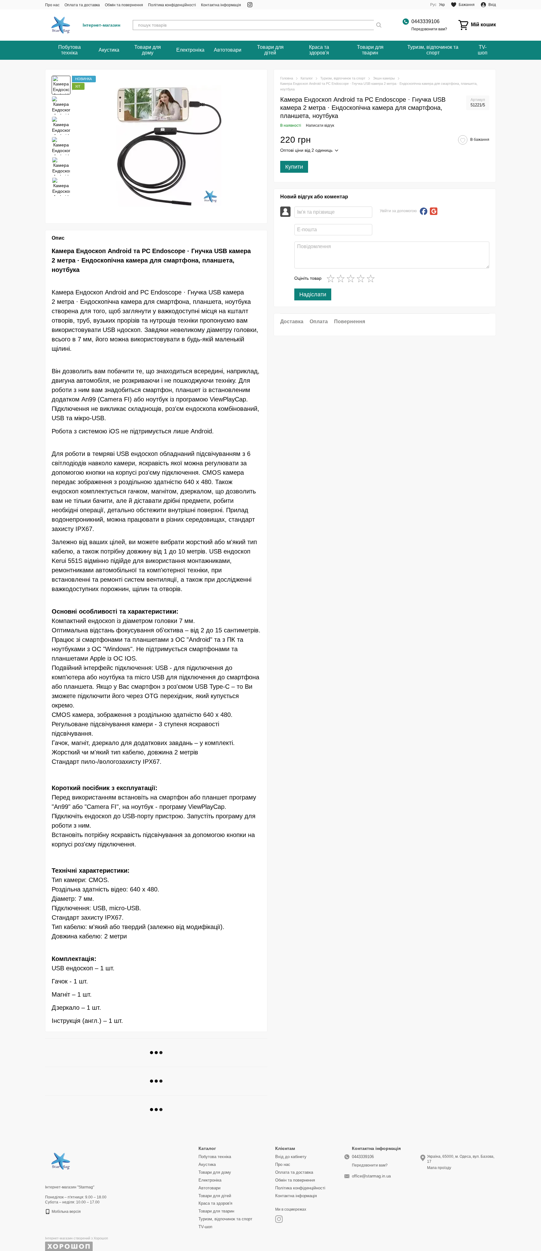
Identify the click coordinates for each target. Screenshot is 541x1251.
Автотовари (227, 50)
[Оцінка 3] (352, 278)
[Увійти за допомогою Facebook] (423, 211)
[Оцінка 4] (362, 278)
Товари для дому (147, 49)
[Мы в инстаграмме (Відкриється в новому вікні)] (249, 4)
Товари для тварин (370, 49)
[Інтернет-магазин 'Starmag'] (60, 1161)
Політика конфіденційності (172, 5)
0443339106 (425, 21)
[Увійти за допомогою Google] (433, 211)
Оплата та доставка (82, 5)
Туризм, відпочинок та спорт (432, 49)
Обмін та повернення (124, 5)
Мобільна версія (66, 1211)
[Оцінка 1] (332, 278)
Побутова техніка (69, 49)
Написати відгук (320, 125)
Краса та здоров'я (319, 49)
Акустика (109, 50)
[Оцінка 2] (342, 278)
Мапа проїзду (439, 1168)
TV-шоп (482, 49)
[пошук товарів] (379, 25)
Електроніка (190, 50)
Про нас (52, 5)
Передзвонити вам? (429, 29)
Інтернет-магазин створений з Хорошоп (76, 1238)
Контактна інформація (221, 5)
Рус (433, 5)
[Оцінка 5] (372, 278)
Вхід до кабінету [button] (291, 1156)
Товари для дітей (270, 49)
